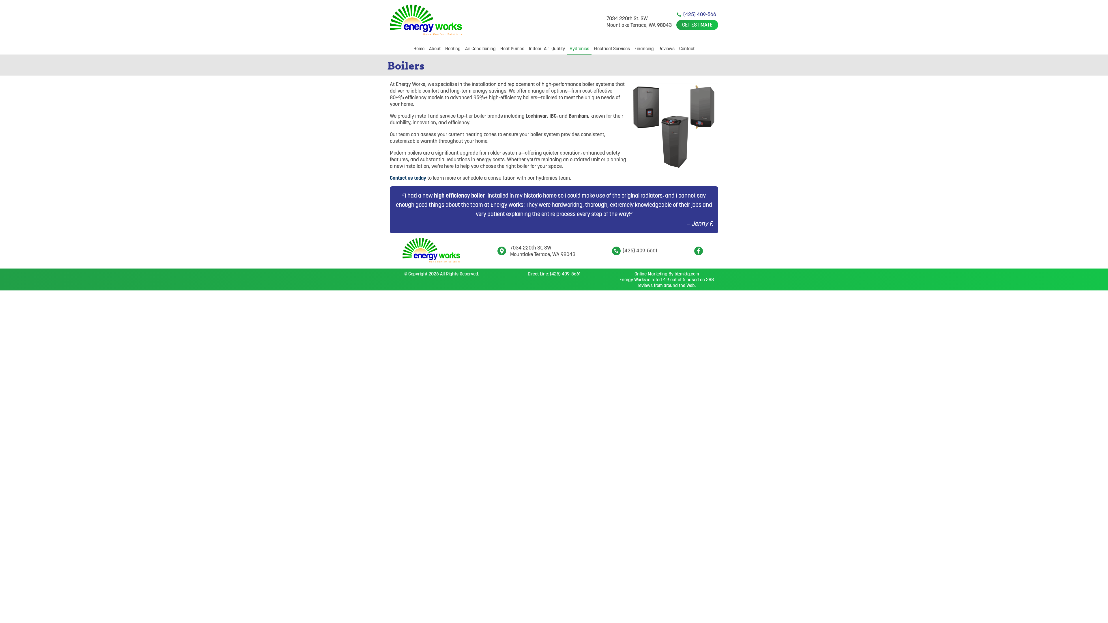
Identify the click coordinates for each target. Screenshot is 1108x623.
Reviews (666, 48)
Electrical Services (612, 48)
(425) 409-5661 (700, 14)
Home (418, 48)
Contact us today (408, 177)
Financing (644, 48)
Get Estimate (697, 24)
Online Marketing (651, 274)
